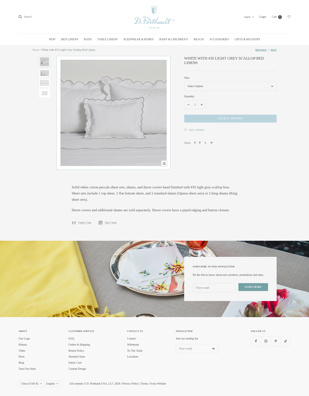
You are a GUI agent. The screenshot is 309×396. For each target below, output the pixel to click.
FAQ (71, 338)
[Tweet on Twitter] (205, 142)
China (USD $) (29, 383)
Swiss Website (158, 383)
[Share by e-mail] (211, 143)
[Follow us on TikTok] (285, 341)
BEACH (199, 39)
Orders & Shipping (79, 344)
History (23, 344)
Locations (132, 356)
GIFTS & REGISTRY (247, 39)
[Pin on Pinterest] (200, 142)
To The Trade (135, 350)
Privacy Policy (130, 383)
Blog (21, 362)
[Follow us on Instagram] (266, 341)
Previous (260, 50)
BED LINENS (69, 39)
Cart (276, 16)
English (247, 17)
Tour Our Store (27, 368)
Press (21, 356)
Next (274, 50)
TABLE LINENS (107, 39)
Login (262, 16)
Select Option (230, 118)
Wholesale (133, 344)
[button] (194, 129)
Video (22, 350)
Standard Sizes (76, 356)
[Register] (213, 348)
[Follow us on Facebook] (256, 341)
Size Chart (111, 222)
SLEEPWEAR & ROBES (138, 39)
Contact (131, 338)
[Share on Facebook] (195, 142)
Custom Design (77, 368)
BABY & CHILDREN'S (173, 39)
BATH (88, 39)
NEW (52, 39)
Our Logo (24, 338)
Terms (144, 383)
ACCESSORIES (219, 39)
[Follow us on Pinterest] (276, 341)
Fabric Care (84, 222)
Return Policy (76, 350)
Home (35, 49)
